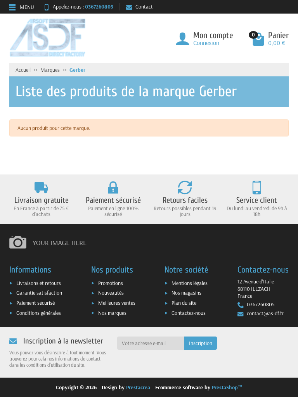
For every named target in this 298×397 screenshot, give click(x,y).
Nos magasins (186, 292)
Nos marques (112, 312)
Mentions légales (190, 283)
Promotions (110, 283)
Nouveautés (111, 292)
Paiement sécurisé (35, 302)
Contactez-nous (189, 312)
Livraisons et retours (38, 283)
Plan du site (184, 302)
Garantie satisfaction (39, 292)
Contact (144, 6)
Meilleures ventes (116, 302)
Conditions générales (38, 312)
